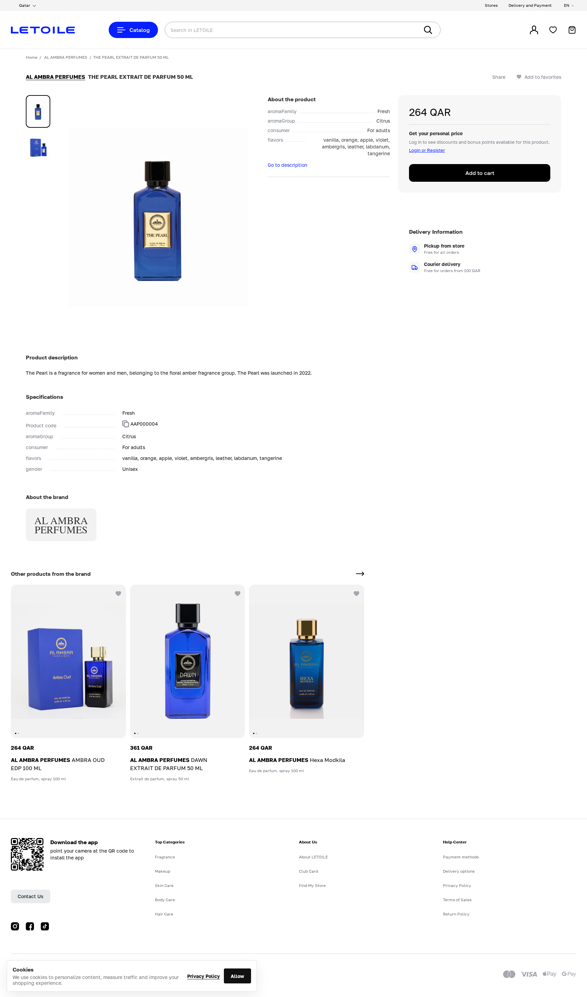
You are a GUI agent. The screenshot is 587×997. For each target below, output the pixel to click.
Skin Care (164, 885)
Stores (491, 5)
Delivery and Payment (530, 5)
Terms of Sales (457, 899)
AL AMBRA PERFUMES (65, 57)
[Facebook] (30, 926)
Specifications (44, 396)
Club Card (308, 871)
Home (31, 57)
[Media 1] (38, 111)
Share (498, 77)
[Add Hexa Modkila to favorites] (356, 593)
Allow (237, 976)
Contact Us (30, 896)
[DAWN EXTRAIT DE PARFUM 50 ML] (187, 661)
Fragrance (165, 856)
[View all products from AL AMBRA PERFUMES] (360, 574)
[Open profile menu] (534, 30)
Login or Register (427, 150)
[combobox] (278, 30)
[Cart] (572, 30)
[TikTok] (45, 926)
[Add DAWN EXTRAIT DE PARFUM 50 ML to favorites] (237, 593)
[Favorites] (553, 30)
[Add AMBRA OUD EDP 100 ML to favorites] (118, 593)
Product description (52, 357)
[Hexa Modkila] (306, 661)
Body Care (165, 899)
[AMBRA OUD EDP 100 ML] (68, 661)
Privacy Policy (203, 976)
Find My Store (312, 885)
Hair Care (164, 913)
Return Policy (456, 913)
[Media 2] (38, 146)
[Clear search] (403, 30)
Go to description (287, 165)
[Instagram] (15, 926)
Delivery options (459, 871)
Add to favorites (542, 77)
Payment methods (461, 856)
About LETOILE (313, 856)
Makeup (162, 871)
